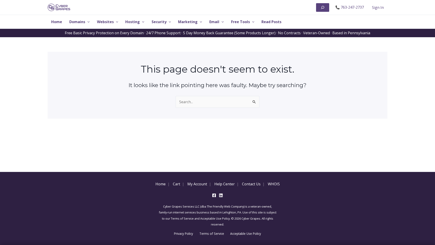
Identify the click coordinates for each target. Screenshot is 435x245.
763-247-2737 (352, 7)
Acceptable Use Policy (245, 233)
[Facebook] (214, 195)
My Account (197, 183)
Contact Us (251, 183)
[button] (87, 22)
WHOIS (274, 183)
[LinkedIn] (221, 195)
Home (160, 183)
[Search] (322, 7)
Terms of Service (211, 233)
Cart (176, 183)
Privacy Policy (183, 233)
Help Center (224, 183)
